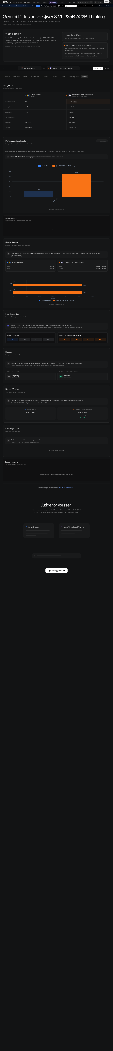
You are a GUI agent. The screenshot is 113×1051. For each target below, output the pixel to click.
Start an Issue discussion (66, 487)
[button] (39, 68)
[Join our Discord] (74, 2)
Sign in (106, 1)
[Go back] (3, 68)
